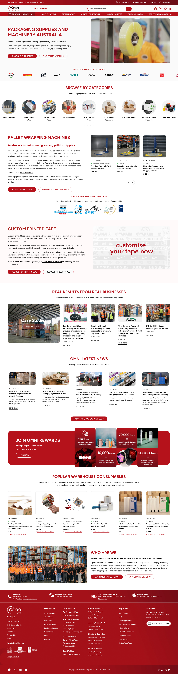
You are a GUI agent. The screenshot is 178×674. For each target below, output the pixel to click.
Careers (47, 639)
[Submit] (129, 9)
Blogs (46, 635)
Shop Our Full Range (22, 56)
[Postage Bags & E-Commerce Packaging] (149, 107)
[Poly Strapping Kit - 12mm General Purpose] (75, 503)
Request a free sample (58, 272)
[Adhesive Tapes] (69, 107)
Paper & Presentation (95, 629)
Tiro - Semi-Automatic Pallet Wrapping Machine (101, 167)
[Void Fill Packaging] (129, 107)
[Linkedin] (20, 669)
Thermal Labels (135, 14)
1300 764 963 (166, 2)
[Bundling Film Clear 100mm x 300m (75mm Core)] (103, 503)
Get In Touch (123, 613)
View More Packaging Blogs (89, 419)
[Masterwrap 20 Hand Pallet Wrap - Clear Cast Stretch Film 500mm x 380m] (158, 503)
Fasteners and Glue (69, 646)
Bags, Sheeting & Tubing (71, 654)
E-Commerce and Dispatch (149, 118)
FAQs (154, 2)
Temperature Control (95, 643)
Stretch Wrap (68, 14)
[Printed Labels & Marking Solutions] (169, 107)
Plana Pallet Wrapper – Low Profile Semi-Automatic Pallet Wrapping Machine (153, 168)
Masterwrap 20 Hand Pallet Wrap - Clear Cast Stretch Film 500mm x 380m (158, 526)
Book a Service (140, 2)
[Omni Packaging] (15, 9)
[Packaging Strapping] (89, 107)
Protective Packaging (95, 612)
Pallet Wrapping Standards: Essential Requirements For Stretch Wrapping (20, 393)
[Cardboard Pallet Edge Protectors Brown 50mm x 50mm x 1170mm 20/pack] (20, 503)
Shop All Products (21, 14)
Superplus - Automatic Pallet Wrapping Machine (127, 167)
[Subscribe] (168, 623)
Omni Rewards (124, 2)
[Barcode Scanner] (170, 8)
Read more (13, 408)
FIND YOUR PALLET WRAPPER (55, 189)
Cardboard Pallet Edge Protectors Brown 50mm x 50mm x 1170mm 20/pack (20, 526)
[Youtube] (26, 669)
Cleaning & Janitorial (95, 655)
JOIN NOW (24, 455)
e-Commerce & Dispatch (96, 637)
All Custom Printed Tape (24, 272)
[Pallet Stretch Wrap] (29, 107)
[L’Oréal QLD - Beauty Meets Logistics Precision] (158, 313)
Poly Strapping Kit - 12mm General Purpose (72, 525)
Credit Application (125, 620)
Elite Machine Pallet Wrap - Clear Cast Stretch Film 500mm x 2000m (130, 526)
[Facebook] (9, 669)
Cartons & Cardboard (95, 618)
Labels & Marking (94, 626)
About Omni (48, 617)
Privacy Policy (123, 639)
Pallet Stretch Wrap (29, 118)
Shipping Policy (124, 628)
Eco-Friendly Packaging (160, 14)
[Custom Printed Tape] (49, 107)
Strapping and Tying (89, 118)
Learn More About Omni (107, 577)
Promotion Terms (125, 635)
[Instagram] (14, 669)
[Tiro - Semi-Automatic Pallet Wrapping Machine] (102, 146)
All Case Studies (33, 326)
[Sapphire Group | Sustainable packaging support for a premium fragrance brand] (103, 313)
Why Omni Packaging (140, 577)
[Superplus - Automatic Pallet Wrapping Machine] (128, 146)
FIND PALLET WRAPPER (53, 56)
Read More (67, 345)
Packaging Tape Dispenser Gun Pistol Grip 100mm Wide (46, 525)
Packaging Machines (95, 640)
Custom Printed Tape (90, 14)
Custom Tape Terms (125, 643)
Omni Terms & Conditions (127, 624)
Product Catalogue (51, 628)
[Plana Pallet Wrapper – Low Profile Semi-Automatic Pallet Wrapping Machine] (154, 146)
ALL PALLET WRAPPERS (22, 189)
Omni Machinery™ (50, 624)
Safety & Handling (94, 652)
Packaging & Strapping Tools (73, 632)
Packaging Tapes (114, 14)
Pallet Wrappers (48, 14)
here (70, 596)
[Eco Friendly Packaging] (109, 107)
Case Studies (49, 632)
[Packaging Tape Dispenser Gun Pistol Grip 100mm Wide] (47, 503)
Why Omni (48, 620)
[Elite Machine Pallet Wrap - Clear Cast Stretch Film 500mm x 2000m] (131, 503)
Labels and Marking (169, 117)
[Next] (92, 124)
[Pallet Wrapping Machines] (9, 107)
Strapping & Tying (69, 629)
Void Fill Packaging (129, 117)
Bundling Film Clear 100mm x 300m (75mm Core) (101, 525)
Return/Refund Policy (126, 632)
